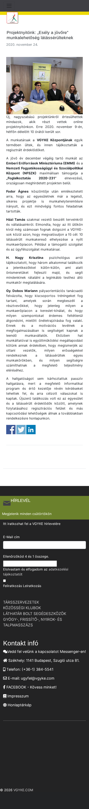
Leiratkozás (32, 586)
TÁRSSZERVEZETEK (21, 602)
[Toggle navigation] (9, 6)
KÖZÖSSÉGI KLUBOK (22, 607)
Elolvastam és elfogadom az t (35, 571)
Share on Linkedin (31, 429)
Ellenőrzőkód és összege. (26, 556)
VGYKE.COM (23, 790)
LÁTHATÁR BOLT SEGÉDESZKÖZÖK (34, 613)
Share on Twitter (21, 429)
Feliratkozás (12, 586)
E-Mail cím (11, 537)
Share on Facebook (11, 429)
